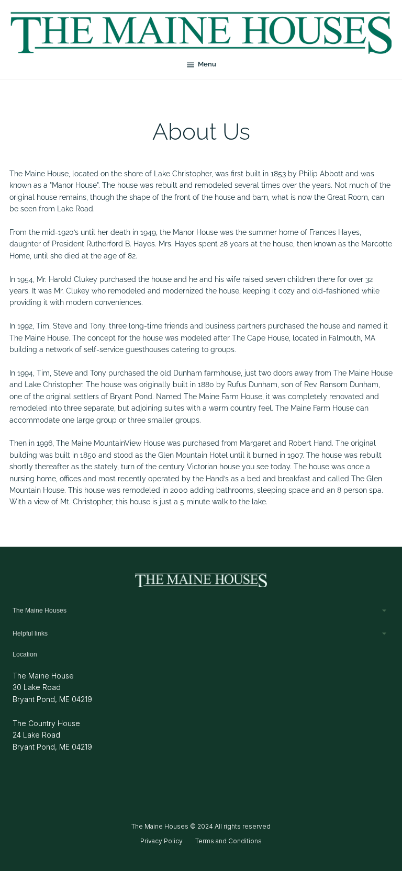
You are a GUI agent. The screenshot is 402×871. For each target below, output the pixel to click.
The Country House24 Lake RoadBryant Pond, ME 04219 (52, 735)
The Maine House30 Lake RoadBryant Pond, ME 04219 (52, 687)
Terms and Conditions (228, 841)
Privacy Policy (161, 841)
